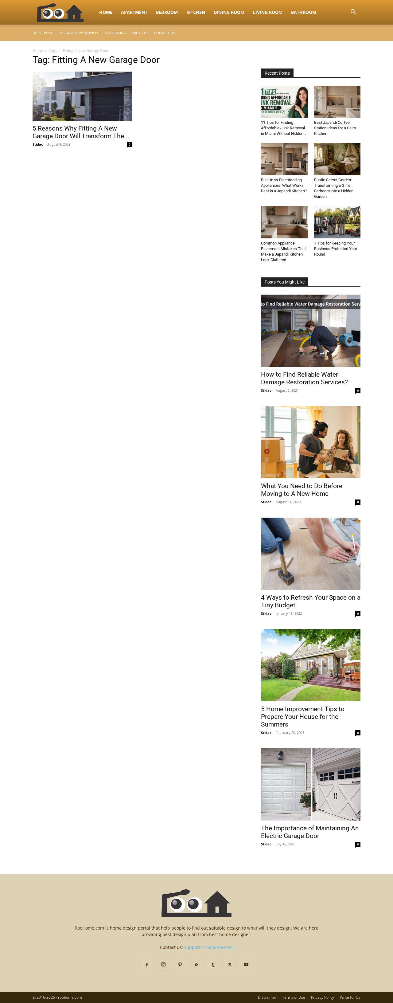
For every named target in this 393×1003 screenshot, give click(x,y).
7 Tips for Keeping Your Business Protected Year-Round (336, 249)
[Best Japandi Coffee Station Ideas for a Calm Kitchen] (337, 102)
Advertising (115, 32)
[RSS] (196, 965)
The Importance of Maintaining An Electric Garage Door (310, 832)
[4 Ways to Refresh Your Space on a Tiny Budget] (310, 554)
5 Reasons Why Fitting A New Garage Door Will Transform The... (81, 132)
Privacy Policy (322, 997)
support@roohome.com (208, 947)
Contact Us (164, 32)
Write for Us (350, 997)
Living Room (267, 12)
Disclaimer (267, 997)
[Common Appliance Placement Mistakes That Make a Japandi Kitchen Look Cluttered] (284, 222)
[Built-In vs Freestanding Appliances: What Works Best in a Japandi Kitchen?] (284, 159)
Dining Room (229, 12)
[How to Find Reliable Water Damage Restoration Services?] (310, 331)
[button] (353, 13)
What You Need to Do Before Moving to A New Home (301, 489)
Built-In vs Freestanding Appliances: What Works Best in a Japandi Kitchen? (284, 185)
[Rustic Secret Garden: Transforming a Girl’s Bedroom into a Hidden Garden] (337, 159)
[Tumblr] (213, 965)
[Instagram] (163, 964)
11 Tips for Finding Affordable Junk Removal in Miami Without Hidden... (283, 128)
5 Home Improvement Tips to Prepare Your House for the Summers (302, 716)
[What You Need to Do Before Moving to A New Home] (310, 442)
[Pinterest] (180, 965)
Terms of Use (293, 997)
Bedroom (167, 12)
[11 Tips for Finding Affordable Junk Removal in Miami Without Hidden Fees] (284, 102)
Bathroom (303, 12)
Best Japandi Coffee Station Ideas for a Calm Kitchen (335, 128)
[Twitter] (230, 965)
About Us (140, 32)
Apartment (134, 12)
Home (105, 12)
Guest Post (43, 32)
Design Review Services (78, 32)
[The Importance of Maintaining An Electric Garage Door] (310, 784)
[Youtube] (246, 965)
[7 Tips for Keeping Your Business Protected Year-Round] (337, 222)
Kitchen (195, 12)
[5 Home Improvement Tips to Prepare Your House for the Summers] (310, 665)
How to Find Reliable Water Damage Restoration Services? (304, 378)
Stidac (38, 144)
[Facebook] (147, 965)
